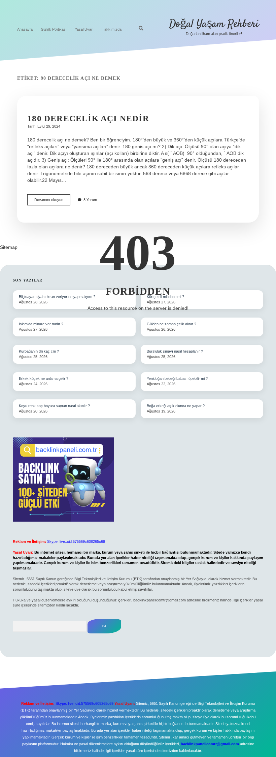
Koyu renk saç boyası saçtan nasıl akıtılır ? (54, 406)
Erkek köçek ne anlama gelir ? (43, 378)
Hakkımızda (112, 29)
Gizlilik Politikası (54, 29)
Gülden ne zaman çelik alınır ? (171, 324)
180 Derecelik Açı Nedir (88, 118)
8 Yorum (90, 200)
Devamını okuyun (52, 201)
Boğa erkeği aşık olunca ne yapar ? (176, 406)
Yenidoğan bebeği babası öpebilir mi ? (177, 378)
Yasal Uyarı (84, 29)
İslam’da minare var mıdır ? (41, 324)
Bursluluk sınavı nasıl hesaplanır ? (175, 351)
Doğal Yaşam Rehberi (214, 24)
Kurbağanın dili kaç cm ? (39, 351)
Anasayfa (25, 29)
